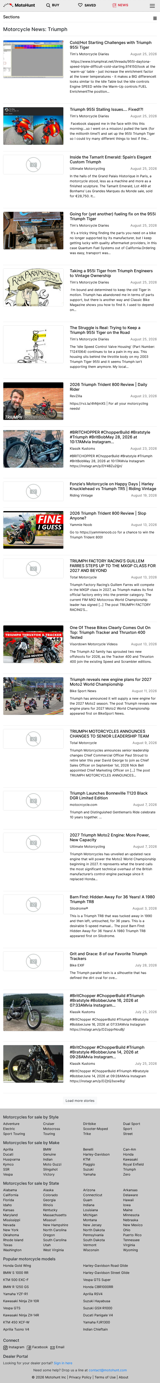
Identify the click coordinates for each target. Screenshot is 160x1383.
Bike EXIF (77, 965)
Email (60, 1347)
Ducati (8, 1154)
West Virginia (53, 1250)
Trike (87, 1134)
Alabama (10, 1190)
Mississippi (11, 1220)
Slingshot (50, 1169)
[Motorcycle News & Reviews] (114, 5)
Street (128, 1134)
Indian (47, 1159)
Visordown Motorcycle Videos (94, 644)
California (10, 1195)
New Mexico (133, 1225)
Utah (47, 1245)
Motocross (51, 1129)
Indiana (88, 1205)
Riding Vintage (81, 495)
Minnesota (131, 1215)
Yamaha (89, 1174)
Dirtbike (89, 1124)
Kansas (8, 1210)
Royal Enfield (133, 1164)
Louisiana (90, 1210)
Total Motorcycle (83, 577)
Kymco (8, 1164)
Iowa (127, 1205)
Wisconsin (91, 1250)
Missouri (49, 1220)
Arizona (89, 1190)
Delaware (130, 1195)
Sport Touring (14, 1134)
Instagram (16, 1347)
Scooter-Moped (95, 1129)
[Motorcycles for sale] (48, 5)
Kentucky (50, 1210)
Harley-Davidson (96, 1154)
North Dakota (94, 1230)
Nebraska (130, 1220)
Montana (90, 1220)
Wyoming (130, 1250)
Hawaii (128, 1200)
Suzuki (88, 1169)
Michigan (90, 1215)
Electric (9, 1129)
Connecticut (92, 1195)
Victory (49, 1174)
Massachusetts (54, 1215)
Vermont (89, 1245)
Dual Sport (131, 1124)
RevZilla (76, 396)
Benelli (88, 1149)
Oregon (49, 1235)
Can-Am (129, 1149)
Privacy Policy (80, 1377)
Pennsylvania (93, 1235)
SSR (6, 1169)
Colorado (50, 1195)
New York (11, 1230)
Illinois (48, 1205)
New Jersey (92, 1225)
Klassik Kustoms (82, 448)
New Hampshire (55, 1225)
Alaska (48, 1190)
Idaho (7, 1205)
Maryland (10, 1215)
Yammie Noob (81, 525)
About (123, 1377)
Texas (7, 1245)
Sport (127, 1129)
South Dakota (94, 1240)
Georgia (49, 1200)
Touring (49, 1134)
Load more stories (80, 1100)
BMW (47, 1149)
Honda (128, 1154)
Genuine (49, 1154)
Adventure (11, 1124)
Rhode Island (13, 1240)
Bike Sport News (83, 691)
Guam (87, 1200)
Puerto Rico (132, 1235)
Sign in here (63, 1363)
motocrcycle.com (83, 805)
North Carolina (54, 1230)
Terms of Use (105, 1377)
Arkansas (130, 1190)
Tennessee (131, 1240)
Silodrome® (79, 908)
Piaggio (89, 1164)
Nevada (9, 1225)
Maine (127, 1210)
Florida (8, 1200)
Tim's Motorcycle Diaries (89, 54)
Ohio (126, 1230)
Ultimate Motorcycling (87, 168)
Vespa (8, 1174)
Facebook (40, 1347)
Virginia (129, 1245)
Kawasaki (130, 1159)
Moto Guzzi (52, 1164)
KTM (86, 1159)
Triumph (129, 1169)
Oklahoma (11, 1235)
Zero (126, 1174)
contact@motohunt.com (108, 1370)
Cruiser (48, 1124)
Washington (12, 1250)
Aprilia (8, 1149)
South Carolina (54, 1240)
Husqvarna (11, 1159)
